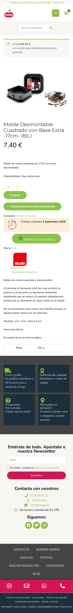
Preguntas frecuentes (12, 406)
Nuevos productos (24, 566)
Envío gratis (13, 375)
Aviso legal (38, 597)
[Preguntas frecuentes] (8, 400)
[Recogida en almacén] (42, 400)
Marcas (26, 558)
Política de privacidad (46, 467)
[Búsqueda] (51, 28)
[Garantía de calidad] (42, 370)
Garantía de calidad (53, 375)
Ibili (14, 248)
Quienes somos (47, 550)
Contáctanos (17, 2)
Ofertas (46, 558)
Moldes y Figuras (26, 216)
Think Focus (65, 607)
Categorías (55, 566)
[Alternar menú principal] (55, 13)
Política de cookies (56, 597)
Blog (36, 574)
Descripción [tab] (18, 268)
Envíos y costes (49, 601)
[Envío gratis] (8, 370)
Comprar (15, 195)
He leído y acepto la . (35, 467)
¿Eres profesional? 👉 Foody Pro (44, 2)
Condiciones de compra (27, 601)
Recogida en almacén (48, 406)
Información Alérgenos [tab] (24, 272)
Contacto (21, 550)
